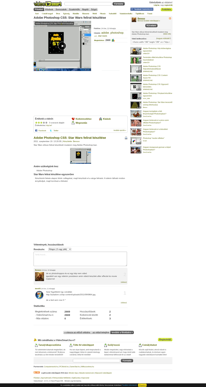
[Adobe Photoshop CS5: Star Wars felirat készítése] (80, 163)
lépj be (48, 125)
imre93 (38, 289)
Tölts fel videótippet (83, 345)
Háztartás (85, 14)
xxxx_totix (146, 98)
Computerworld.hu (51, 367)
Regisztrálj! (165, 339)
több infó (167, 34)
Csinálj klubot (149, 345)
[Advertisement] (111, 62)
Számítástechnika (126, 14)
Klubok (49, 9)
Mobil (94, 14)
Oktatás (103, 14)
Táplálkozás (140, 14)
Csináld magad (47, 14)
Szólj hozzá (114, 345)
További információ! (129, 385)
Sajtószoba (76, 378)
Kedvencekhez (84, 119)
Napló (85, 9)
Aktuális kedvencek (86, 373)
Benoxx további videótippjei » (149, 21)
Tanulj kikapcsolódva (49, 345)
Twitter (56, 131)
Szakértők (74, 9)
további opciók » (120, 130)
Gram (145, 141)
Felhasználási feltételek (61, 378)
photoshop (116, 32)
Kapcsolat (85, 378)
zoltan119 (146, 53)
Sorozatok (61, 9)
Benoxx (38, 270)
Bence (145, 107)
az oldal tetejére (101, 332)
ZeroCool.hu (147, 116)
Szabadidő (112, 14)
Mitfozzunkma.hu (87, 367)
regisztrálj (168, 5)
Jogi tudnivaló (46, 378)
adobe (105, 32)
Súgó (94, 9)
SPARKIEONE (148, 71)
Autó (37, 14)
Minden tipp (73, 373)
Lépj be (156, 5)
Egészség (66, 14)
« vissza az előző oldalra (77, 332)
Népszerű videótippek (103, 373)
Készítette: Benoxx (71, 141)
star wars (102, 36)
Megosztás (81, 123)
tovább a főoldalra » (122, 332)
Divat (58, 14)
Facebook (42, 131)
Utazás (149, 14)
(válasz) (124, 282)
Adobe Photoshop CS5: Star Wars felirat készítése (70, 17)
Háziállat (76, 14)
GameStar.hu (75, 367)
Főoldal (39, 9)
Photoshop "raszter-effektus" (153, 138)
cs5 (95, 36)
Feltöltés (166, 9)
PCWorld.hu (64, 367)
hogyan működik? (163, 38)
